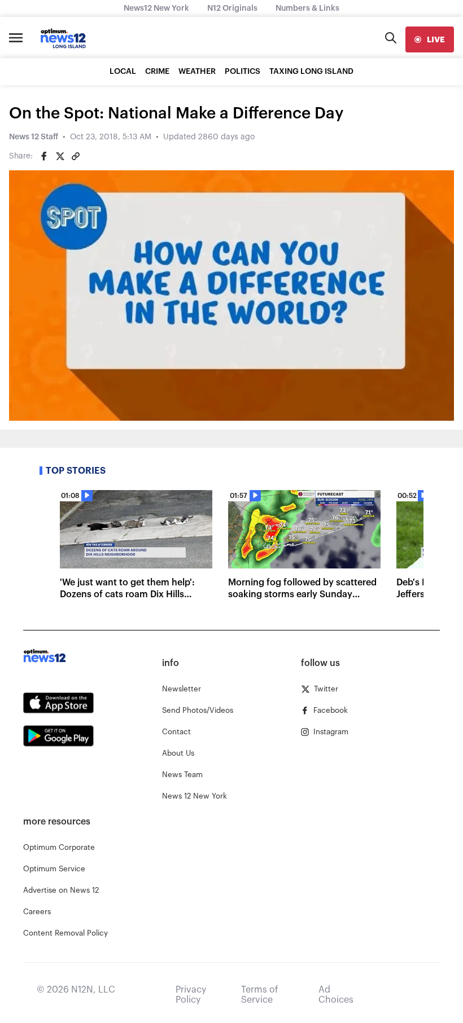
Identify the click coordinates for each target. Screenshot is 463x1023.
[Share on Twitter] (59, 156)
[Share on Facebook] (44, 156)
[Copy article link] (75, 156)
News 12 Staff (33, 137)
